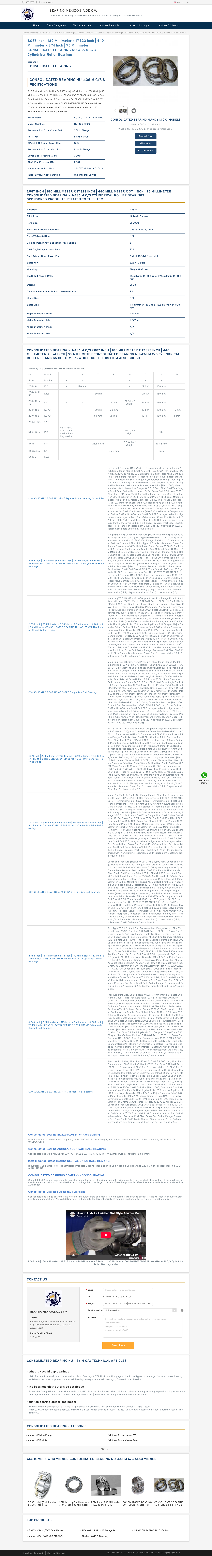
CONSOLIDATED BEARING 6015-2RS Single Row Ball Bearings (62, 692)
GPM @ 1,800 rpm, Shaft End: (43, 249)
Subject (91, 1303)
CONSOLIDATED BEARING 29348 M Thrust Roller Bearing (60, 1091)
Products (34, 33)
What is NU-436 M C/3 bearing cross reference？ (145, 129)
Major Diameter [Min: (39, 320)
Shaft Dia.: (33, 305)
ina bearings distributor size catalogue (56, 1387)
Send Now (118, 1345)
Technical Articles (83, 25)
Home (36, 25)
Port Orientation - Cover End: (43, 256)
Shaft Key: (33, 262)
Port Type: (33, 136)
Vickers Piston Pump (111, 25)
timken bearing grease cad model (52, 1402)
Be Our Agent (145, 150)
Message (91, 1317)
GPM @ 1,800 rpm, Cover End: (44, 143)
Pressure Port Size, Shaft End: (45, 149)
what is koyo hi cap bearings (49, 1372)
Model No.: (33, 298)
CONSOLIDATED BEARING (51, 33)
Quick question (95, 1310)
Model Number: (36, 124)
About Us (27, 1553)
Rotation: (32, 209)
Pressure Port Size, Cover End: (45, 130)
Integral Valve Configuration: (44, 175)
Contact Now (145, 136)
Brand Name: (35, 117)
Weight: (31, 285)
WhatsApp (145, 143)
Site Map (50, 1553)
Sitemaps (60, 1553)
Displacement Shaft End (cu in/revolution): (51, 243)
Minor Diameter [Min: (39, 333)
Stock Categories (56, 25)
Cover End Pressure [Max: (42, 156)
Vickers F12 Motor (169, 25)
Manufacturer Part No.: (41, 168)
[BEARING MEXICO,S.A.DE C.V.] (27, 14)
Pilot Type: (33, 216)
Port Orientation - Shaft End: (43, 229)
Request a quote (46, 2)
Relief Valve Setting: (38, 236)
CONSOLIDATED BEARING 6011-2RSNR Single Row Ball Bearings (64, 892)
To (89, 1297)
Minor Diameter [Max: (39, 327)
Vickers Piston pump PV (142, 25)
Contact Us (39, 1553)
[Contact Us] (204, 778)
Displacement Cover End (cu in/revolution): (51, 291)
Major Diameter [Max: (39, 313)
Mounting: (32, 269)
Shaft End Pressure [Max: (42, 162)
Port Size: (32, 223)
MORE (104, 1449)
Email (89, 1290)
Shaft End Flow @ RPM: (40, 276)
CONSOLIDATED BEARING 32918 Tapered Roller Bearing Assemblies (66, 498)
